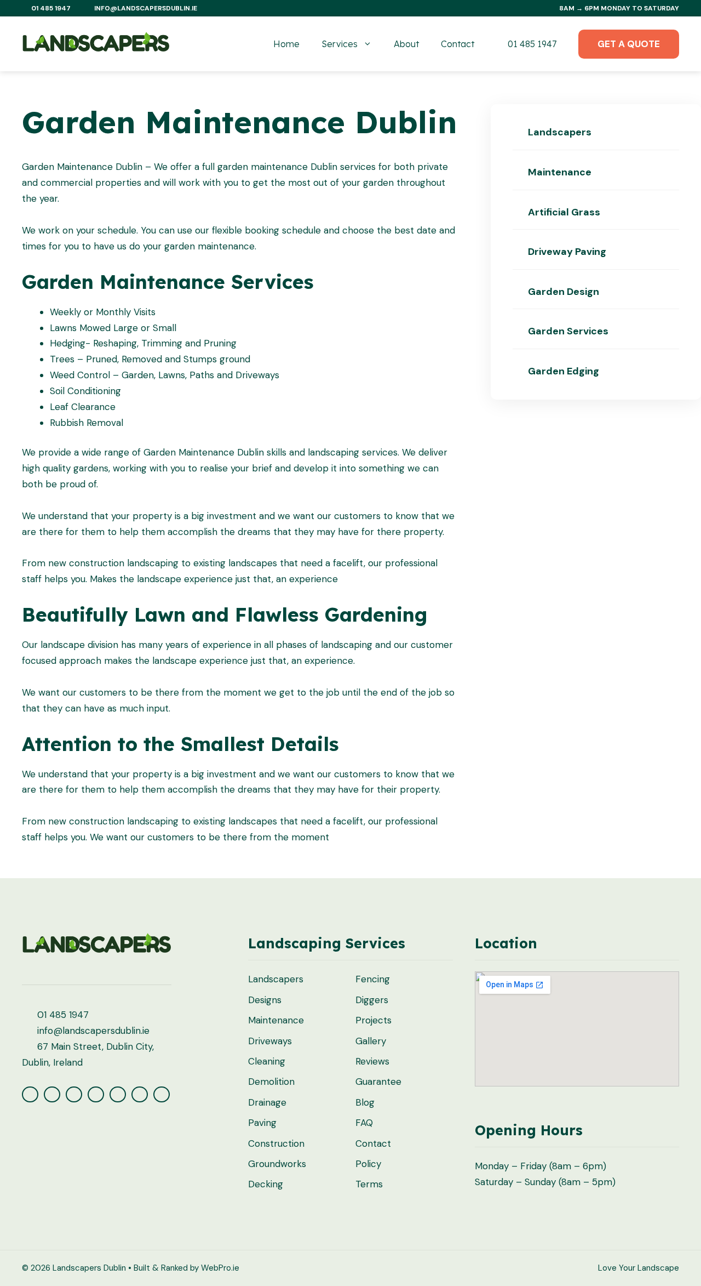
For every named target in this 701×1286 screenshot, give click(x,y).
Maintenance (558, 172)
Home (286, 43)
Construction (276, 1143)
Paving (262, 1123)
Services (339, 43)
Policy (368, 1164)
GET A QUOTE (628, 44)
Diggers (371, 1000)
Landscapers (558, 132)
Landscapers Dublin (89, 1267)
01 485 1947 (530, 43)
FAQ (364, 1123)
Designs (264, 1000)
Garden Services (567, 331)
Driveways (270, 1041)
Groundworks (277, 1164)
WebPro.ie (220, 1267)
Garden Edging (562, 371)
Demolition (271, 1082)
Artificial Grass (563, 212)
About (406, 43)
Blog (365, 1102)
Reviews (372, 1061)
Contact (457, 43)
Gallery (370, 1041)
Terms (369, 1184)
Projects (373, 1020)
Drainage (267, 1102)
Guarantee (378, 1082)
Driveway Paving (566, 251)
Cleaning (266, 1061)
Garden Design (562, 291)
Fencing (372, 979)
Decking (265, 1184)
